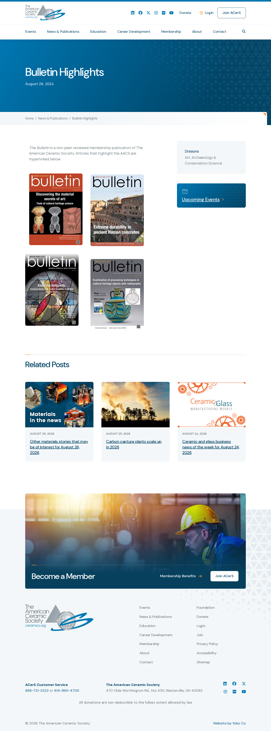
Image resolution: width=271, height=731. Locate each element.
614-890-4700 (66, 690)
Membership (171, 31)
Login (209, 12)
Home (29, 118)
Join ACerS (231, 12)
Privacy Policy (207, 644)
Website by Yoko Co (229, 723)
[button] (244, 31)
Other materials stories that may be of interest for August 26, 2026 (59, 447)
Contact (219, 31)
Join (200, 635)
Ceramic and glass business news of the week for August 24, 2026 (211, 447)
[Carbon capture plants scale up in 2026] (135, 404)
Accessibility (206, 653)
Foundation (205, 608)
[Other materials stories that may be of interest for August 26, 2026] (59, 404)
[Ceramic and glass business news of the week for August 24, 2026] (212, 404)
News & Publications (63, 31)
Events (30, 31)
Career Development (133, 31)
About (197, 31)
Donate (185, 12)
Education (98, 31)
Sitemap (203, 662)
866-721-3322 (37, 690)
